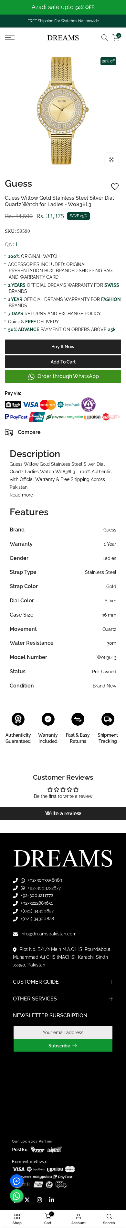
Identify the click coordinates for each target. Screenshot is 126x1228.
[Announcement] (63, 7)
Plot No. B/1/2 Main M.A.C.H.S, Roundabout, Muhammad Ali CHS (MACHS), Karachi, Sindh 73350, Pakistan (62, 957)
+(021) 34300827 (36, 910)
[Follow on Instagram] (39, 1200)
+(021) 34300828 (36, 918)
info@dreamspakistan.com (48, 933)
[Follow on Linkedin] (52, 1200)
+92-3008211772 (36, 895)
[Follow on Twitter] (27, 1200)
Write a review (63, 813)
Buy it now (63, 346)
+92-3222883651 (36, 903)
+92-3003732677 (43, 887)
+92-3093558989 (44, 880)
